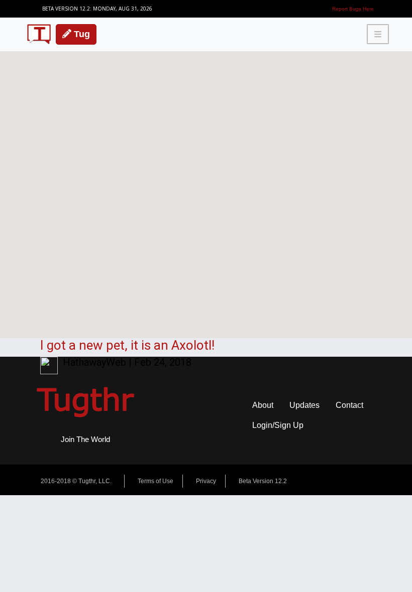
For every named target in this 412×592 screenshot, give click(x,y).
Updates (304, 405)
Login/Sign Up (277, 425)
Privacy (206, 481)
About (262, 405)
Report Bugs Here (353, 9)
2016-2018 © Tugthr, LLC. (76, 481)
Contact (349, 405)
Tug (80, 34)
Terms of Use (155, 481)
